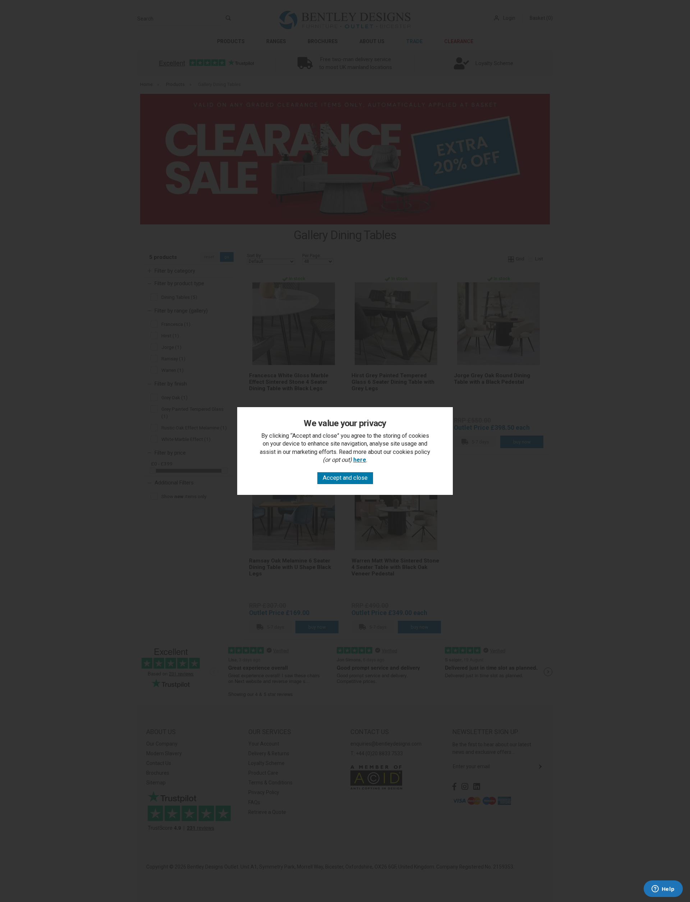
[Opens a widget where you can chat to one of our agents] (663, 889)
